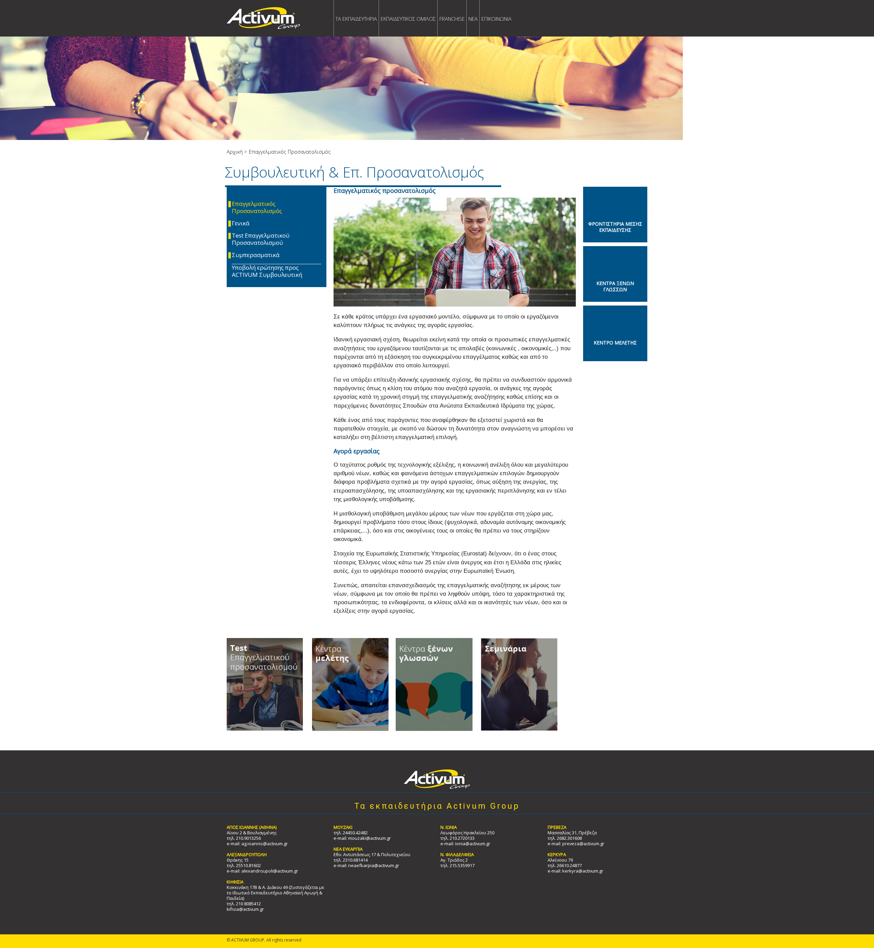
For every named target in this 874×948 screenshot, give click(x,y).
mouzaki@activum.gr (369, 838)
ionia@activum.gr (472, 843)
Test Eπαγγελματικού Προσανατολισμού (261, 239)
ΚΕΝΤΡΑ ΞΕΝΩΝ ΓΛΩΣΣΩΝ (615, 286)
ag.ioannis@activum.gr (264, 843)
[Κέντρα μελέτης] (346, 684)
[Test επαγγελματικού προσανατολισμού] (265, 684)
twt (720, 48)
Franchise (452, 19)
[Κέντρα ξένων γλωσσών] (431, 684)
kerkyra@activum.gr (582, 871)
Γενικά (241, 223)
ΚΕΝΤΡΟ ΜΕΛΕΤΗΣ (615, 342)
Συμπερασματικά (256, 255)
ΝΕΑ (473, 19)
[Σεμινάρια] (516, 684)
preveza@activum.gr (583, 843)
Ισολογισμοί (237, 919)
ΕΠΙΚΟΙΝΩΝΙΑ (496, 19)
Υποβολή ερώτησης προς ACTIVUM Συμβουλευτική (267, 271)
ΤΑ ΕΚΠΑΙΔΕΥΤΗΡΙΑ (356, 19)
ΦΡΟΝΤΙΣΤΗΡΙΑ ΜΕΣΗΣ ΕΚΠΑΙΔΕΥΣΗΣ (615, 227)
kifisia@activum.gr (245, 909)
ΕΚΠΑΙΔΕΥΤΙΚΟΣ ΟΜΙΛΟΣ (408, 19)
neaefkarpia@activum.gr (373, 865)
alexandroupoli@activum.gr (269, 871)
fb (704, 48)
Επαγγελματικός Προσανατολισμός (257, 207)
